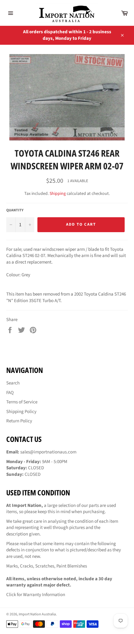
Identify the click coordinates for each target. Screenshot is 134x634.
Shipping (58, 194)
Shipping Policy (21, 411)
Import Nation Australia (37, 614)
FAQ (10, 392)
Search (13, 383)
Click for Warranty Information (35, 594)
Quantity (14, 210)
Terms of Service (21, 402)
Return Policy (19, 421)
